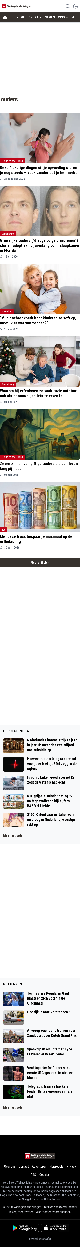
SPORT (33, 17)
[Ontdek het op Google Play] (25, 1228)
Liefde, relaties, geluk (12, 161)
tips (3, 529)
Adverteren (39, 1166)
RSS (33, 1175)
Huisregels (56, 1166)
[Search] (67, 6)
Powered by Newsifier (40, 1238)
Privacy (71, 1166)
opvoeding (7, 311)
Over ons (9, 1166)
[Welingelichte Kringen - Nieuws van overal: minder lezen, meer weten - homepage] (17, 6)
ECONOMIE (18, 17)
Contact (24, 1166)
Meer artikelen (40, 562)
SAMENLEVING (55, 17)
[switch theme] (75, 6)
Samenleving (8, 233)
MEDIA (75, 17)
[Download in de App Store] (55, 1228)
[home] (4, 17)
